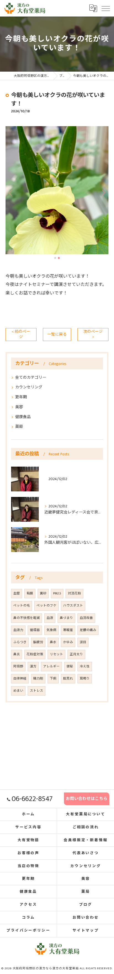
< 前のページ (21, 334)
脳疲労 (38, 642)
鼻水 (53, 642)
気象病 (51, 630)
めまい (18, 690)
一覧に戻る (57, 334)
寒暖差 (68, 630)
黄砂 (43, 593)
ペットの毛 (21, 605)
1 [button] (55, 258)
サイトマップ (85, 930)
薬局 (19, 426)
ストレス (36, 690)
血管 (16, 593)
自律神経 (20, 678)
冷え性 (85, 666)
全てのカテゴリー (30, 377)
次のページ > (93, 334)
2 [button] (59, 258)
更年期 (21, 397)
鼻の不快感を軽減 (26, 618)
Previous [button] (11, 192)
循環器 (35, 630)
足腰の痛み (88, 630)
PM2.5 (57, 593)
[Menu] (105, 8)
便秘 (69, 666)
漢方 (33, 666)
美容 (19, 407)
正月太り (76, 654)
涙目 (83, 642)
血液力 (18, 630)
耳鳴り (85, 678)
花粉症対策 (35, 654)
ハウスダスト (73, 605)
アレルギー (51, 666)
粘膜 (30, 593)
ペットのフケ (46, 605)
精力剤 (38, 678)
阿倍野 (18, 666)
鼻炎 (16, 654)
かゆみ (68, 642)
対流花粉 (74, 593)
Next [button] (102, 192)
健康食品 (23, 417)
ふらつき (20, 642)
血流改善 (86, 618)
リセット (56, 654)
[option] (57, 190)
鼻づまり (66, 618)
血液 (49, 618)
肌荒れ (68, 678)
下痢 (53, 678)
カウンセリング (28, 387)
